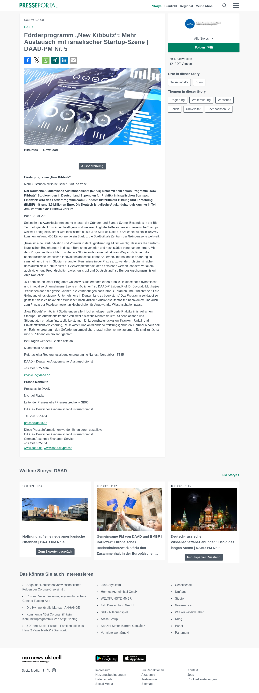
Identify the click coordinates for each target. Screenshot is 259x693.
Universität (193, 109)
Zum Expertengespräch (55, 551)
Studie (179, 598)
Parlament (182, 632)
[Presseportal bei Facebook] (42, 670)
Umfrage (181, 591)
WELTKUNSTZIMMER (116, 598)
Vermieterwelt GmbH (115, 632)
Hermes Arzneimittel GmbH (119, 591)
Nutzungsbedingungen (110, 674)
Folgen (200, 47)
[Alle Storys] (204, 30)
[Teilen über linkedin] (64, 60)
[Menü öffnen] (236, 5)
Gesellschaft (183, 585)
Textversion (149, 679)
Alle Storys (202, 38)
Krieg (178, 619)
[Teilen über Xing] (55, 60)
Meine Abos (204, 6)
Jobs (191, 674)
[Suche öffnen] (224, 5)
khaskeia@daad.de (37, 375)
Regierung (177, 100)
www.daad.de (33, 447)
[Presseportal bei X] (47, 670)
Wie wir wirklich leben (189, 612)
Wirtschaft (224, 100)
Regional (186, 6)
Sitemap (147, 683)
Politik (174, 109)
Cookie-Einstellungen (202, 679)
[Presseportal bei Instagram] (53, 670)
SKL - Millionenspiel (114, 612)
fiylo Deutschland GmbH (117, 605)
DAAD (28, 27)
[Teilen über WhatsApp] (45, 60)
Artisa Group (109, 619)
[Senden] (73, 60)
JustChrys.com (111, 585)
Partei (179, 625)
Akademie (148, 674)
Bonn (199, 82)
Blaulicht (170, 6)
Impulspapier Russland (204, 557)
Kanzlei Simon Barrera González (123, 625)
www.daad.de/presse (58, 447)
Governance (183, 605)
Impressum (102, 670)
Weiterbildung (201, 100)
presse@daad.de (35, 422)
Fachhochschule (219, 109)
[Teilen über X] (36, 60)
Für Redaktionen (152, 670)
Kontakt (193, 670)
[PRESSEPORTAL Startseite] (38, 5)
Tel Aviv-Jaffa (179, 82)
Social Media (104, 683)
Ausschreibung (92, 166)
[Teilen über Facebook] (27, 60)
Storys (157, 6)
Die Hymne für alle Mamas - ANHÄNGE (53, 607)
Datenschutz (103, 679)
